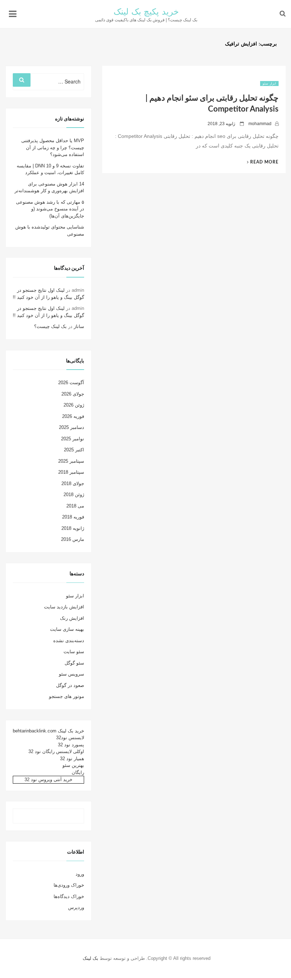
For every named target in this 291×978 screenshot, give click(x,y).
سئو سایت (74, 651)
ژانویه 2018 (72, 528)
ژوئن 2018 (74, 494)
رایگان (78, 772)
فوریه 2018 (73, 517)
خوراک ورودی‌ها (69, 885)
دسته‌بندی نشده (68, 640)
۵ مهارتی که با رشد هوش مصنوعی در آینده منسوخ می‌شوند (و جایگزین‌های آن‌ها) (50, 209)
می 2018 (75, 506)
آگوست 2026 (71, 382)
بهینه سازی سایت (67, 629)
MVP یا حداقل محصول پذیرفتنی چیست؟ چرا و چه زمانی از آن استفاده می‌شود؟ (52, 147)
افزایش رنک (72, 618)
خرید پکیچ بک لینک (146, 12)
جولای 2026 (72, 394)
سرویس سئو (71, 674)
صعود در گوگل (70, 685)
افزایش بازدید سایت (64, 606)
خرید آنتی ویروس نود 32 (48, 779)
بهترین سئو (73, 765)
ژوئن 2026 (74, 405)
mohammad (259, 123)
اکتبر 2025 (74, 449)
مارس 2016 (72, 539)
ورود (80, 874)
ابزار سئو (269, 83)
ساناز (79, 326)
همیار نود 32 (72, 758)
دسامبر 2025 (71, 427)
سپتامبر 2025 (71, 461)
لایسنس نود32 (70, 737)
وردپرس (76, 907)
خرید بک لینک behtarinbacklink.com (48, 731)
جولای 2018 (72, 483)
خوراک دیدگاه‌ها (69, 896)
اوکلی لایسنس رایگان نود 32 (56, 751)
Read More (260, 162)
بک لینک (90, 958)
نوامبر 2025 (72, 438)
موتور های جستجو (66, 696)
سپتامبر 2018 (71, 472)
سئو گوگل (74, 663)
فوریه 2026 (73, 416)
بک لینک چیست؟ (50, 326)
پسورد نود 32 (71, 744)
